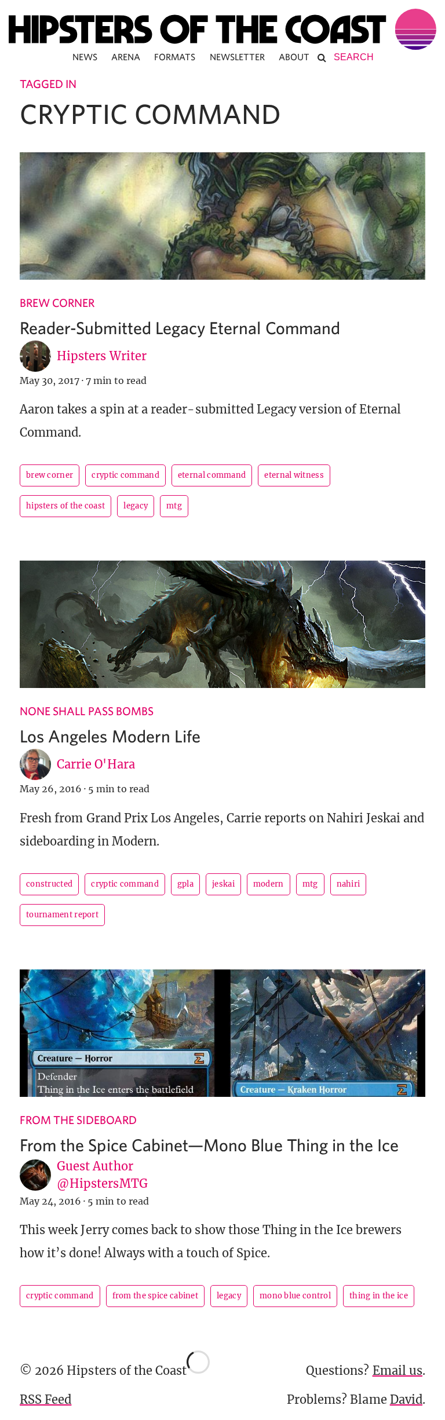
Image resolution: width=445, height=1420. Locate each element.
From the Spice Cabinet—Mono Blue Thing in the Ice (209, 1144)
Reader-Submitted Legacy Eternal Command (180, 327)
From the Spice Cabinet (155, 1296)
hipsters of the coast (65, 506)
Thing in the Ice (378, 1296)
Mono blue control (295, 1296)
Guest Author (95, 1166)
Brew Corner (57, 302)
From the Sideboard (78, 1119)
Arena (125, 57)
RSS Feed (45, 1399)
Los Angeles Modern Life (110, 736)
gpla (185, 884)
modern (268, 884)
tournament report (62, 915)
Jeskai (223, 884)
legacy (135, 506)
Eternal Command (212, 475)
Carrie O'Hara (96, 764)
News (84, 57)
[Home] (222, 29)
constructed (49, 884)
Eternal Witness (294, 475)
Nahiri (348, 884)
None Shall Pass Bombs (87, 711)
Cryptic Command (125, 475)
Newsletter (237, 57)
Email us (397, 1370)
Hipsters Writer (102, 356)
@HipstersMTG (102, 1183)
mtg (174, 506)
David (406, 1399)
